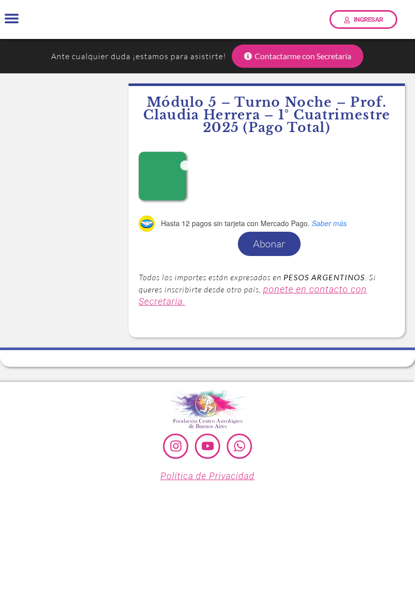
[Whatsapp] (239, 446)
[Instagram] (175, 446)
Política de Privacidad (207, 476)
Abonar (269, 243)
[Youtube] (207, 446)
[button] (11, 18)
